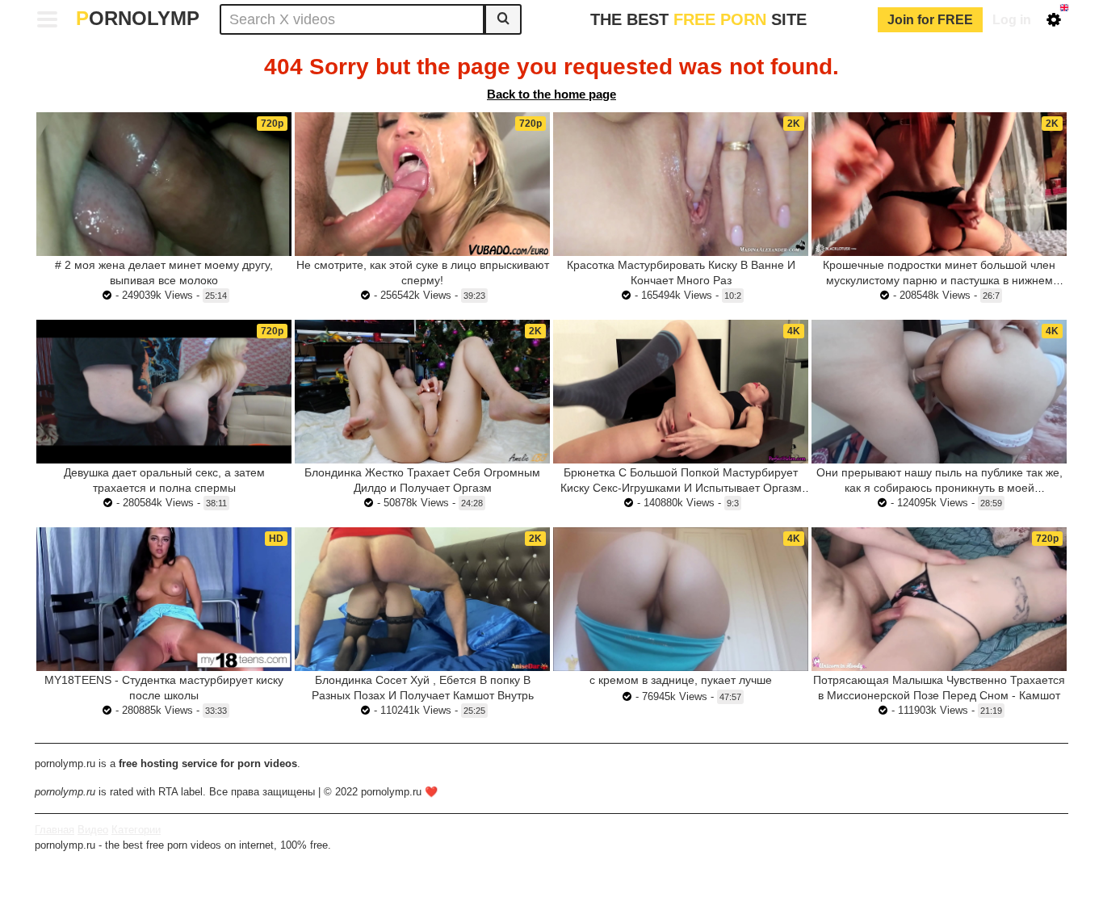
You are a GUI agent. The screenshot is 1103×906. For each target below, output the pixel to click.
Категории (136, 830)
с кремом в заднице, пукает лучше (680, 679)
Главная (54, 830)
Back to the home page (551, 94)
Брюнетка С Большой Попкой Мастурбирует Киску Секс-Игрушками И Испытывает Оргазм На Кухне (681, 488)
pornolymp (137, 18)
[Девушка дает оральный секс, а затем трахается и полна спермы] (163, 391)
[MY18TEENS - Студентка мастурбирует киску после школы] (163, 599)
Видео (93, 830)
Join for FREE (930, 20)
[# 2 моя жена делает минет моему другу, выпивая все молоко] (163, 184)
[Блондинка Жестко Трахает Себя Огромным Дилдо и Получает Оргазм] (422, 391)
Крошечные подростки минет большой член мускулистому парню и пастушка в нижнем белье (939, 280)
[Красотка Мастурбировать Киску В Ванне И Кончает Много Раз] (680, 184)
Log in (1011, 20)
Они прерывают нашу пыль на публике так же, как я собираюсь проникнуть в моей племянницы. (939, 488)
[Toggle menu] (47, 19)
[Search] (503, 19)
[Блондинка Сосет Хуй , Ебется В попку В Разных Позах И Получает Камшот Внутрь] (422, 599)
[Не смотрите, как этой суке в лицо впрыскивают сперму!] (422, 184)
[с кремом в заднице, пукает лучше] (680, 599)
